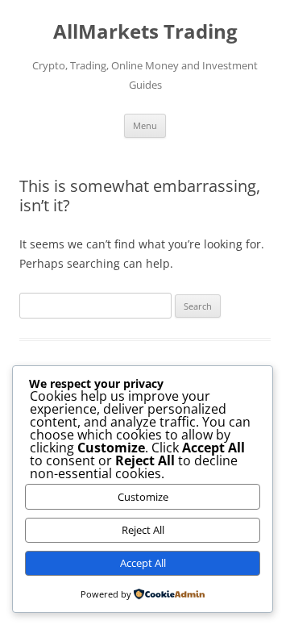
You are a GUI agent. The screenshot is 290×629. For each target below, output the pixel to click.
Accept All (143, 563)
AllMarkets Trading (145, 31)
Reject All (143, 530)
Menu (145, 125)
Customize (143, 496)
